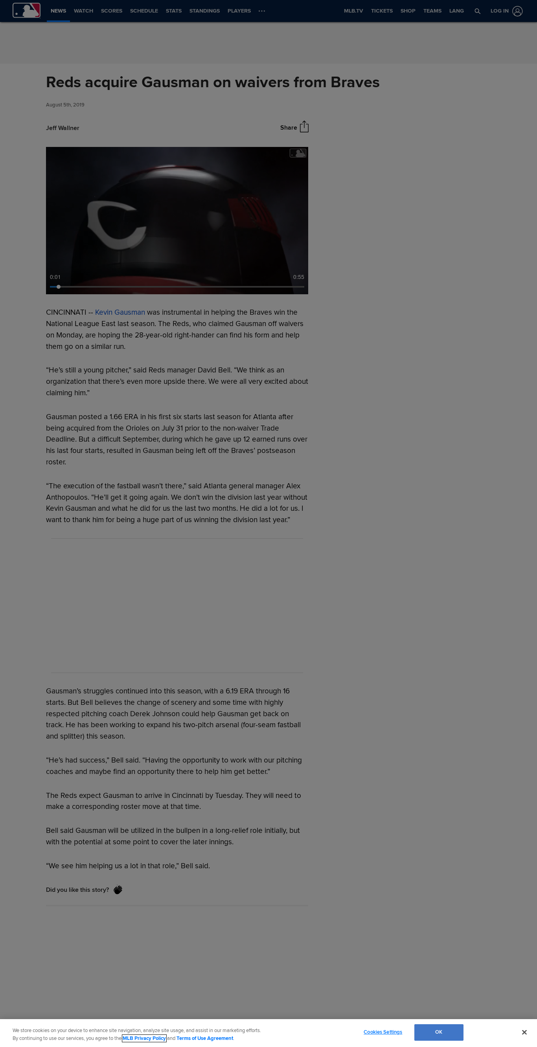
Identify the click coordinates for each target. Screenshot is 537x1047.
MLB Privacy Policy (144, 1038)
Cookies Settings (383, 1032)
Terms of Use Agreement (205, 1038)
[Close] (524, 1032)
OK (438, 1032)
